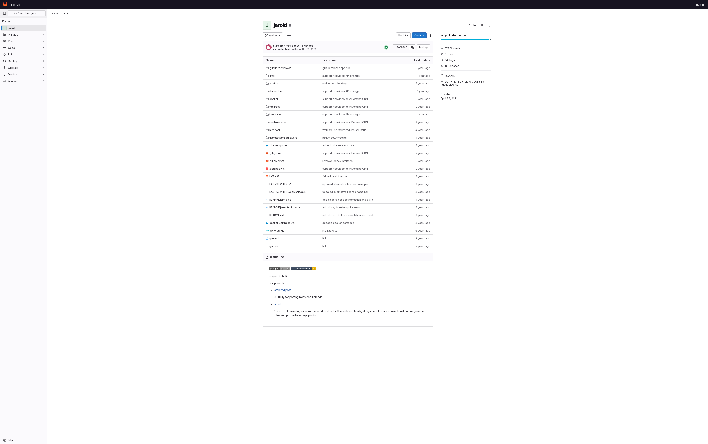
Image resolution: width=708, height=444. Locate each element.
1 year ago (423, 75)
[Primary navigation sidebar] (4, 13)
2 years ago (423, 68)
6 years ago (422, 230)
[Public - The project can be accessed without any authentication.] (290, 25)
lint (324, 238)
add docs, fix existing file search (342, 207)
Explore (16, 4)
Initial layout (329, 230)
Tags (450, 60)
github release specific (336, 68)
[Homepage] (5, 4)
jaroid (277, 304)
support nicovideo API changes (293, 45)
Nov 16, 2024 (309, 49)
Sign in (700, 4)
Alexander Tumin (282, 49)
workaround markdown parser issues (345, 129)
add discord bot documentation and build (347, 199)
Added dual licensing (335, 176)
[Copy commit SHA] (412, 47)
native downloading (334, 83)
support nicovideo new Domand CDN (345, 98)
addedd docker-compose (338, 145)
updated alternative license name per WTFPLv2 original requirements (347, 184)
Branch (450, 54)
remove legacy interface (337, 160)
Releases (452, 65)
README (450, 75)
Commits (452, 48)
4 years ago (422, 83)
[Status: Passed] (386, 47)
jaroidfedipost (282, 290)
